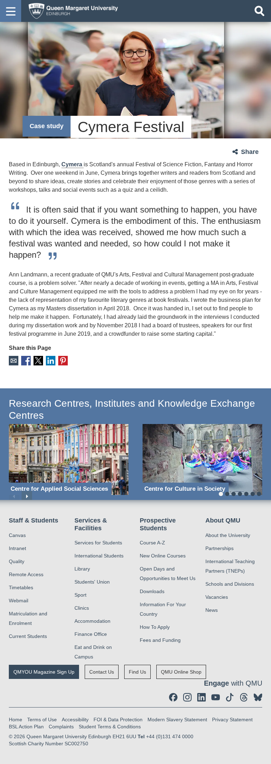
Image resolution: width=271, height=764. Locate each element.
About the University (227, 535)
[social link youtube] (215, 697)
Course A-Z (152, 542)
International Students (99, 556)
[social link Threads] (244, 697)
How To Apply (155, 627)
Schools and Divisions (229, 584)
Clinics (81, 608)
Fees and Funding (160, 640)
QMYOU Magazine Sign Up (43, 672)
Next (27, 496)
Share (250, 151)
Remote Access (26, 574)
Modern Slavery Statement (177, 719)
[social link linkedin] (201, 697)
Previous (14, 496)
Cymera (72, 164)
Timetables (21, 587)
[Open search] (259, 11)
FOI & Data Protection (118, 719)
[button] (10, 11)
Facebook (26, 360)
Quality (16, 561)
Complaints (61, 726)
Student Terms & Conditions (110, 726)
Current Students (28, 636)
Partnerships (219, 548)
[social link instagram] (187, 697)
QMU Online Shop (181, 672)
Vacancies (216, 597)
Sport (80, 595)
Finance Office (90, 634)
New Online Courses (163, 556)
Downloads (152, 591)
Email (13, 360)
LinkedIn (50, 360)
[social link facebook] (173, 697)
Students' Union (92, 582)
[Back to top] (262, 755)
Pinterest (63, 360)
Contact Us (101, 672)
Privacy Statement (232, 719)
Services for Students (98, 542)
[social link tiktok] (229, 697)
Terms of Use (42, 719)
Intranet (17, 548)
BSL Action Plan (26, 726)
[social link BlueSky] (258, 697)
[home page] (71, 10)
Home (15, 719)
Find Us (137, 672)
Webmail (18, 600)
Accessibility (75, 719)
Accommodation (92, 621)
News (211, 610)
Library (82, 569)
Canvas (17, 535)
